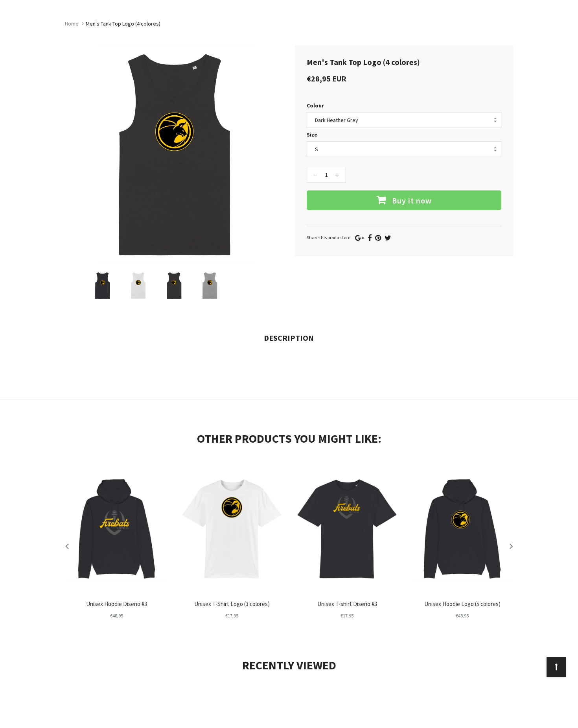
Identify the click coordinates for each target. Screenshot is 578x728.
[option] (102, 285)
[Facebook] (370, 237)
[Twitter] (388, 237)
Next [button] (511, 546)
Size (312, 134)
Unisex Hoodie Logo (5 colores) (462, 604)
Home (72, 23)
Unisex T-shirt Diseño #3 (347, 604)
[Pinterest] (378, 237)
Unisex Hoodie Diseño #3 (116, 604)
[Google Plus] (359, 237)
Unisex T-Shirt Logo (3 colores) (232, 604)
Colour (315, 105)
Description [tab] (289, 338)
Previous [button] (67, 546)
